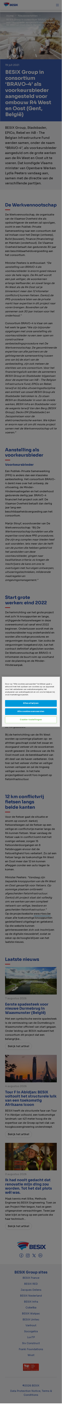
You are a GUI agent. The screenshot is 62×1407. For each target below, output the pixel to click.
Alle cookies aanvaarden (30, 711)
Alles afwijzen (31, 703)
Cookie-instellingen (31, 720)
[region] (31, 701)
